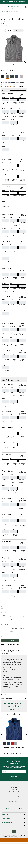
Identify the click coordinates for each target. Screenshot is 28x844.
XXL (11, 108)
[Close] (26, 2)
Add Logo (10, 640)
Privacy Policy (17, 767)
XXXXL (4, 119)
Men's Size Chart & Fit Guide (18, 90)
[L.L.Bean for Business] (14, 7)
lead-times (4, 653)
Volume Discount (5, 26)
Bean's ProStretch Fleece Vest (14, 747)
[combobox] (14, 11)
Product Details (6, 67)
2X (11, 414)
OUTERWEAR (5, 15)
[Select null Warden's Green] (12, 77)
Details (12, 687)
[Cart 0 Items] (25, 7)
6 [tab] (13, 753)
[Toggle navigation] (2, 7)
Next (26, 735)
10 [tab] (20, 753)
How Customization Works (10, 606)
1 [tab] (13, 64)
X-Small (4, 387)
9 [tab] (18, 753)
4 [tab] (9, 753)
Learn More (21, 86)
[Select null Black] (3, 77)
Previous (2, 735)
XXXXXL (12, 119)
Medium (12, 97)
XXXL (19, 108)
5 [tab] (11, 753)
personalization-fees (7, 650)
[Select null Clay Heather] (21, 77)
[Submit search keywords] (25, 11)
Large (20, 97)
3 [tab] (7, 753)
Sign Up (14, 776)
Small (3, 97)
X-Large (4, 108)
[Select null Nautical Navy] (17, 77)
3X (19, 414)
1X (2, 414)
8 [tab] (16, 753)
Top (14, 832)
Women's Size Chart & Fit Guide (10, 380)
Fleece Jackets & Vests (16, 15)
